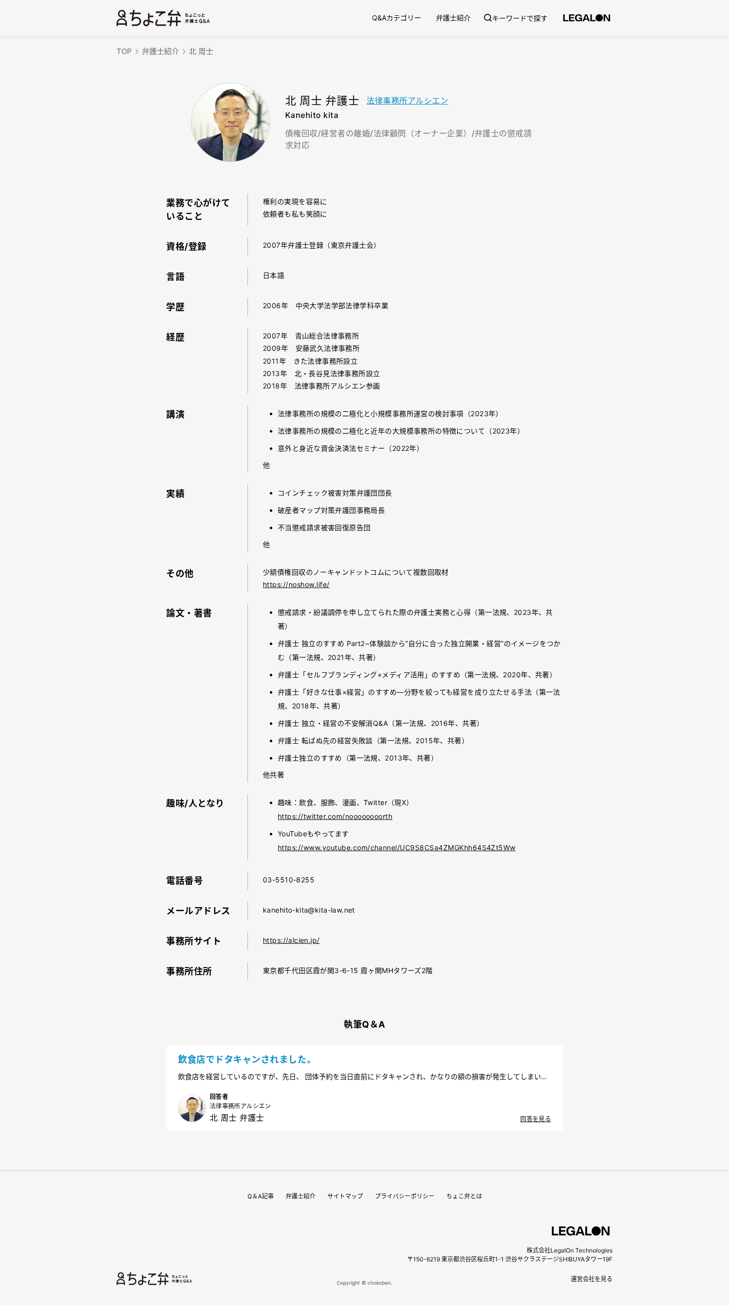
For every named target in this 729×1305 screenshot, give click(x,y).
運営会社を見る (591, 1279)
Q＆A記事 (260, 1196)
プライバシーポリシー (404, 1196)
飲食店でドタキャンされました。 (247, 1059)
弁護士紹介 (453, 17)
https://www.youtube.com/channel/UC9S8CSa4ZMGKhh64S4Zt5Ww (397, 847)
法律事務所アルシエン (407, 101)
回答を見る (535, 1119)
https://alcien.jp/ (291, 940)
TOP (124, 51)
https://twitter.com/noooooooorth (335, 816)
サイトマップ (345, 1196)
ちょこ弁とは (464, 1196)
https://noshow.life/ (296, 584)
